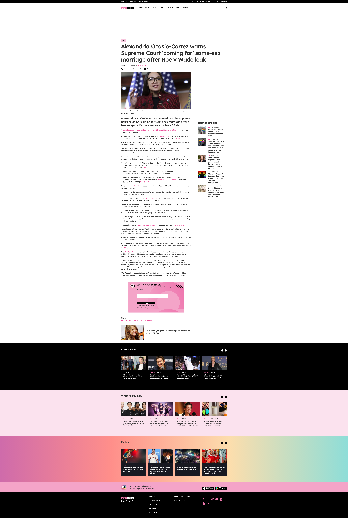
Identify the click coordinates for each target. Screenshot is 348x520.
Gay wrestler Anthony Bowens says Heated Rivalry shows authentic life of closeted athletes (160, 470)
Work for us (153, 512)
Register (224, 1)
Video (178, 7)
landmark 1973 (163, 136)
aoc (122, 320)
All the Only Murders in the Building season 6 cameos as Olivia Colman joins (132, 376)
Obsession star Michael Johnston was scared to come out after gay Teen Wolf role (159, 376)
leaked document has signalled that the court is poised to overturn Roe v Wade (152, 130)
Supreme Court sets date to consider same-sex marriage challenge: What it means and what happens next (216, 146)
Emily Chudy (142, 65)
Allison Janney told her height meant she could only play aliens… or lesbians (213, 376)
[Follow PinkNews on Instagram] (221, 500)
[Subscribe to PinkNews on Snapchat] (204, 504)
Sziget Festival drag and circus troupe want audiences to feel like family (133, 469)
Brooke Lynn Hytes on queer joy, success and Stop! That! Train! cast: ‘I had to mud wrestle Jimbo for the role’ (214, 470)
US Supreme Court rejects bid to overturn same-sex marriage (215, 132)
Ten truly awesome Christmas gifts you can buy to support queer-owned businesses (213, 423)
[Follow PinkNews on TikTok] (212, 500)
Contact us (153, 504)
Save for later (137, 69)
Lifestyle (161, 7)
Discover (185, 7)
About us (152, 496)
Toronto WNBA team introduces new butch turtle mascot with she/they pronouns (187, 376)
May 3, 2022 (144, 182)
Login (216, 1)
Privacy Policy (143, 308)
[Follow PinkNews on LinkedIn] (209, 2)
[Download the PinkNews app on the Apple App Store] (208, 488)
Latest (140, 7)
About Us (124, 1)
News (147, 7)
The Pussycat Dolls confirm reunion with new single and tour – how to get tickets (159, 423)
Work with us (143, 1)
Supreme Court (138, 320)
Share (126, 69)
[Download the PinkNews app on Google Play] (221, 488)
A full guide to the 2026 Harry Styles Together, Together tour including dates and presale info (187, 423)
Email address (143, 293)
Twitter (145, 167)
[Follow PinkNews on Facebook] (208, 500)
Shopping (170, 7)
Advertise (133, 1)
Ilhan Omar (138, 186)
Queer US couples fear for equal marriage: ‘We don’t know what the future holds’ (216, 192)
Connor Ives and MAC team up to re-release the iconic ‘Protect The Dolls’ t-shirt (133, 423)
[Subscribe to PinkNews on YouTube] (217, 500)
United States (148, 320)
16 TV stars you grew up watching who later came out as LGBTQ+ (168, 331)
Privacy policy (179, 500)
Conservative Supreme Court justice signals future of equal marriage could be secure (215, 162)
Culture (154, 7)
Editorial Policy (154, 500)
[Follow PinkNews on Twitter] (204, 500)
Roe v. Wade (128, 320)
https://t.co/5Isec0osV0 (167, 180)
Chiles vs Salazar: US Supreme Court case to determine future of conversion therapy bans (216, 178)
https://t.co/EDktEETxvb (146, 225)
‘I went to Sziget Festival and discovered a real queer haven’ (187, 468)
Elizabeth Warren (151, 198)
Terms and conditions (182, 496)
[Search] (226, 8)
